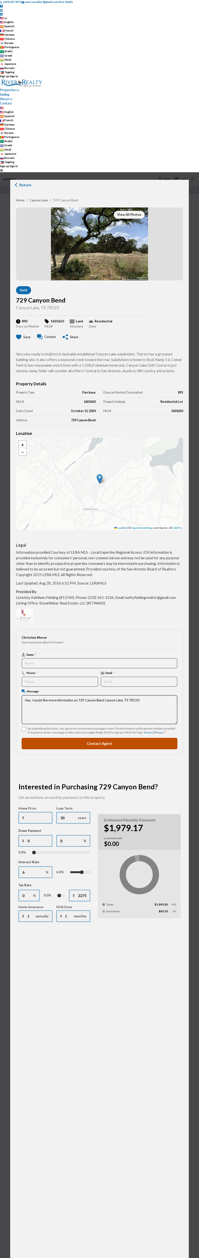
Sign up (4, 76)
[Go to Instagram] (1, 9)
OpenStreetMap (141, 528)
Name (31, 654)
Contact (6, 103)
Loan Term (64, 808)
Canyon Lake (39, 200)
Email (110, 672)
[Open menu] (1, 170)
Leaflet (121, 528)
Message (33, 691)
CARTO (177, 528)
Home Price (27, 808)
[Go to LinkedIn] (1, 14)
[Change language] (3, 18)
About (4, 99)
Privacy (158, 732)
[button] (100, 479)
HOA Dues (64, 907)
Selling (4, 94)
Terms (147, 732)
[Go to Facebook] (1, 6)
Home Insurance (30, 907)
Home (20, 200)
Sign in (14, 76)
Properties (8, 90)
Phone (32, 672)
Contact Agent (99, 743)
